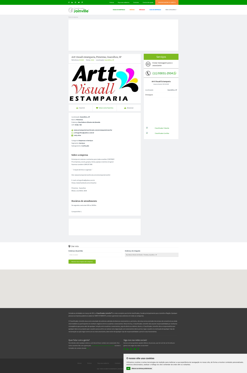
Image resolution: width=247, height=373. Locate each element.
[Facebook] (124, 349)
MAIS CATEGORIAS (171, 10)
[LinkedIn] (72, 2)
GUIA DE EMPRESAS (155, 10)
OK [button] (128, 368)
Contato (136, 2)
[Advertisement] (123, 33)
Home (79, 363)
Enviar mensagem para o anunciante (162, 64)
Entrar (112, 2)
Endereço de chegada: (132, 251)
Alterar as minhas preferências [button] (142, 368)
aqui (88, 348)
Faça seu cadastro (123, 2)
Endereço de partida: (76, 251)
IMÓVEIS (132, 10)
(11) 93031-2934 (162, 73)
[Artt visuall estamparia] (105, 83)
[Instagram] (75, 2)
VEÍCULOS (142, 10)
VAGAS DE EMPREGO (119, 10)
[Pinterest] (82, 2)
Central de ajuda (148, 2)
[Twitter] (79, 2)
